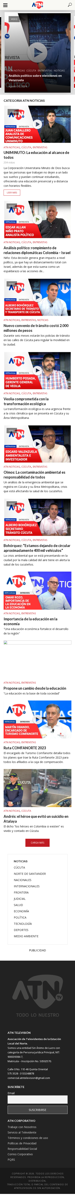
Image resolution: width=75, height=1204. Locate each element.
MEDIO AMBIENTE (26, 936)
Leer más (12, 192)
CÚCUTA (31, 70)
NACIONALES (22, 880)
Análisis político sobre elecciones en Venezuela (35, 78)
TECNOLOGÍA (23, 924)
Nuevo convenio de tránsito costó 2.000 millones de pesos (36, 328)
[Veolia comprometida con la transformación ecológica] (37, 371)
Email (11, 1093)
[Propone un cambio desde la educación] (37, 659)
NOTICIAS (59, 70)
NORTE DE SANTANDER (30, 874)
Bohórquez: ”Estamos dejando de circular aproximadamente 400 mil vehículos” (37, 548)
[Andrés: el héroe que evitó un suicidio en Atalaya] (37, 788)
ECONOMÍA (21, 911)
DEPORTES (21, 930)
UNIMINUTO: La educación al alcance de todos (36, 155)
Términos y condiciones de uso (28, 1138)
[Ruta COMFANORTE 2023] (37, 720)
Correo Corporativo (20, 1154)
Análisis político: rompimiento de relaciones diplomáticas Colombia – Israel (37, 250)
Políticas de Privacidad (22, 1143)
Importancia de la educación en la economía (30, 621)
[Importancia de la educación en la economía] (37, 591)
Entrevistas (45, 70)
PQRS (11, 1159)
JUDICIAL (20, 899)
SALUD (18, 905)
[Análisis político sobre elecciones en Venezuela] (38, 52)
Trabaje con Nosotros (22, 1127)
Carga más (37, 842)
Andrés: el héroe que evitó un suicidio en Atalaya (36, 818)
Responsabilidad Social (22, 1149)
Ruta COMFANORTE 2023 (25, 748)
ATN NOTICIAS (17, 70)
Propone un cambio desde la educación (35, 688)
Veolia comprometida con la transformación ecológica (26, 401)
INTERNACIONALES (27, 886)
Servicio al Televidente (22, 1132)
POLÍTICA (20, 917)
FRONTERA (21, 892)
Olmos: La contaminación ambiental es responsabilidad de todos (34, 474)
